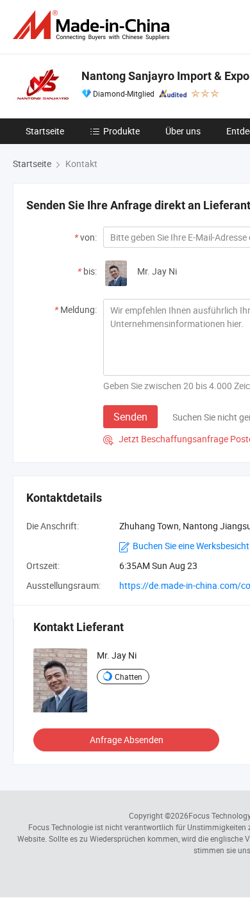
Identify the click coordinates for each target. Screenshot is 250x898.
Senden (130, 417)
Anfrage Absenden (126, 740)
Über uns (183, 131)
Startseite (45, 131)
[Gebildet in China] (93, 25)
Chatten (128, 676)
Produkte (121, 131)
